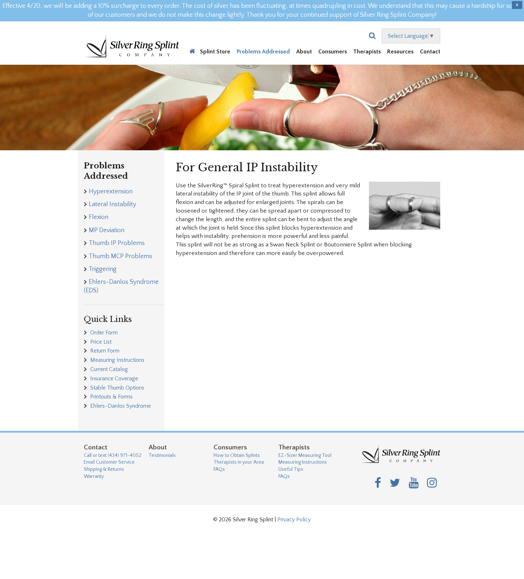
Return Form (104, 351)
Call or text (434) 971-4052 (113, 455)
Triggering (103, 269)
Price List (100, 342)
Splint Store (215, 52)
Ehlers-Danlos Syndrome (120, 406)
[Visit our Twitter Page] (395, 483)
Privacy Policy (294, 519)
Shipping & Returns (104, 469)
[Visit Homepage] (131, 42)
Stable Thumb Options (116, 388)
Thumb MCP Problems (120, 256)
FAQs (219, 469)
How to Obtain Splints (237, 455)
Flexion (98, 217)
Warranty (94, 476)
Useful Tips (290, 469)
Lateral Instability (112, 204)
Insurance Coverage (113, 378)
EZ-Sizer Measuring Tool (305, 455)
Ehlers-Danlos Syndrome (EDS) (121, 286)
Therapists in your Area (239, 462)
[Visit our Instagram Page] (432, 483)
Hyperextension (111, 191)
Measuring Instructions (116, 360)
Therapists (367, 52)
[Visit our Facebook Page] (378, 483)
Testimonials (162, 455)
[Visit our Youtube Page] (413, 483)
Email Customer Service (109, 462)
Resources (400, 52)
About (304, 52)
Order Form (103, 332)
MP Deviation (106, 230)
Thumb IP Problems (117, 243)
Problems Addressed (263, 52)
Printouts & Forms (111, 396)
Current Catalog (108, 369)
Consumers (332, 52)
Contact (430, 52)
